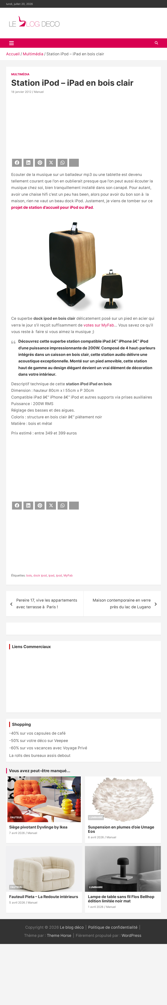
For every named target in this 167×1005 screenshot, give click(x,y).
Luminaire (96, 817)
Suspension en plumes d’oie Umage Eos (121, 829)
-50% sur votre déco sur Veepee (38, 740)
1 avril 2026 (95, 906)
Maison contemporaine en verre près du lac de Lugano (122, 603)
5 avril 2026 (17, 902)
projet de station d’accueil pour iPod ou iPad (52, 207)
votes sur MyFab (99, 325)
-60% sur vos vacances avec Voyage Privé (48, 748)
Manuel (39, 91)
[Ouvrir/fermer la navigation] (11, 43)
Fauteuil (16, 817)
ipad (51, 575)
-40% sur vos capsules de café (37, 733)
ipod (59, 575)
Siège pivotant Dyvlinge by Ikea (38, 827)
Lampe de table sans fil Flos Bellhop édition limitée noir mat (121, 898)
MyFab (68, 575)
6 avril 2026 (96, 837)
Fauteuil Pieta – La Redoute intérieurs (43, 896)
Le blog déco (72, 927)
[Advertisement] (83, 125)
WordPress (131, 935)
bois (29, 575)
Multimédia (20, 74)
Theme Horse (59, 935)
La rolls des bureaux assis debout (39, 755)
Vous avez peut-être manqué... (39, 770)
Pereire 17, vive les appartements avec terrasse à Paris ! (46, 603)
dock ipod (40, 575)
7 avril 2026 (17, 833)
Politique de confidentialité (112, 927)
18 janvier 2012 (21, 91)
